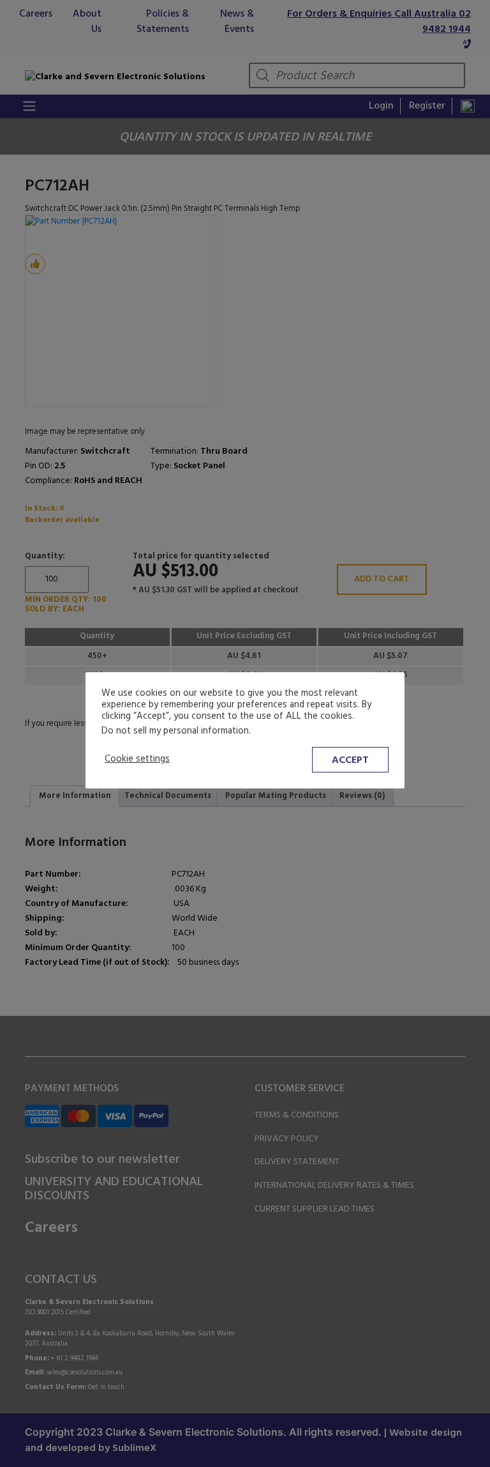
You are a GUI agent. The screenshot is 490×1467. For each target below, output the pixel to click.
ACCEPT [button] (350, 760)
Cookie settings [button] (137, 759)
